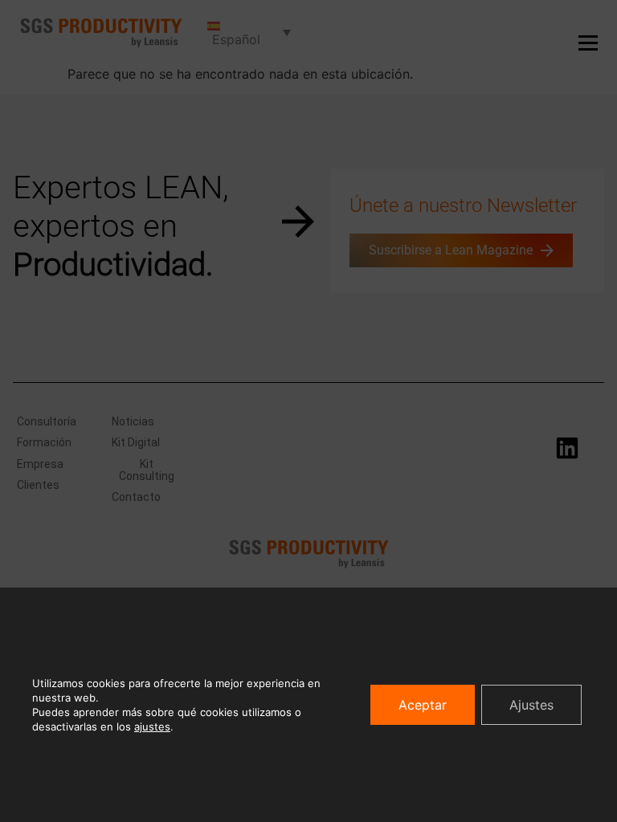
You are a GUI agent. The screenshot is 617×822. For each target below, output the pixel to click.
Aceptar (422, 705)
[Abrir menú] (588, 43)
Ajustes (531, 705)
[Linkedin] (567, 448)
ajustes (152, 726)
